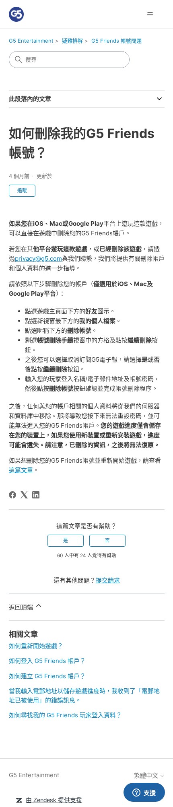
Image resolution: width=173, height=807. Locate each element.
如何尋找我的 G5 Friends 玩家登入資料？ (65, 715)
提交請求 (108, 580)
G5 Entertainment (31, 40)
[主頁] (16, 14)
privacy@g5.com (38, 258)
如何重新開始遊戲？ (36, 646)
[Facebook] (12, 494)
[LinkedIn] (35, 494)
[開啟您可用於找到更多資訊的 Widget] (144, 793)
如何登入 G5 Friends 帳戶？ (47, 661)
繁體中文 (147, 775)
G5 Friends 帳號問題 (116, 40)
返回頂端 (22, 607)
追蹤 (22, 190)
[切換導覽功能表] (150, 14)
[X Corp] (24, 494)
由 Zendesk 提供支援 (54, 800)
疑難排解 (72, 40)
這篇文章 (21, 470)
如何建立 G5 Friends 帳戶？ (47, 676)
